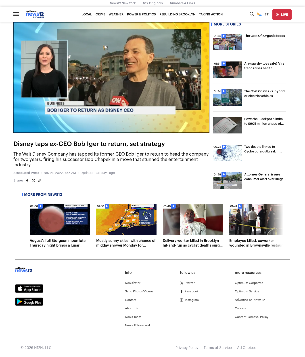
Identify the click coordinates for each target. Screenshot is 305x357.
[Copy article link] (40, 180)
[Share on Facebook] (27, 180)
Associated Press (26, 173)
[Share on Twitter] (33, 180)
